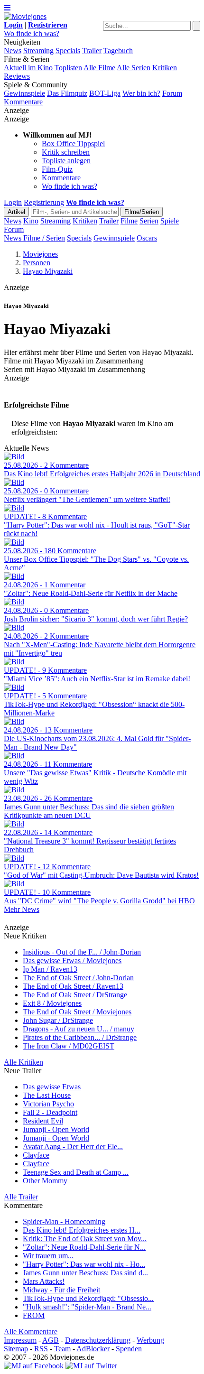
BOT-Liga (105, 93)
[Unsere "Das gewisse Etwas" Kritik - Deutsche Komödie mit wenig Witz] (14, 756)
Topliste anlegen (66, 161)
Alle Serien (133, 68)
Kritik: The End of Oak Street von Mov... (85, 1239)
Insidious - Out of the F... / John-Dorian (82, 952)
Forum (172, 93)
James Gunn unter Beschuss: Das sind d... (85, 1273)
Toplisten (68, 68)
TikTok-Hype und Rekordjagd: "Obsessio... (88, 1298)
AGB (50, 1340)
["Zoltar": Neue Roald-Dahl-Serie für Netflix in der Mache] (14, 576)
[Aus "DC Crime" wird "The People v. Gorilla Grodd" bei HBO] (14, 884)
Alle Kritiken (23, 1062)
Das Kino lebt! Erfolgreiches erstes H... (81, 1230)
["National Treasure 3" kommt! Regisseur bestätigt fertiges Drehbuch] (14, 824)
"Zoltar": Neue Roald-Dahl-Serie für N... (84, 1247)
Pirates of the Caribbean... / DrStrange (80, 1037)
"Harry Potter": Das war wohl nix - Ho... (84, 1264)
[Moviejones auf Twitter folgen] (91, 1366)
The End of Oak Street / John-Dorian (78, 978)
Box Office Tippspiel (73, 143)
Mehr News (21, 909)
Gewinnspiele (24, 93)
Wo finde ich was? (31, 33)
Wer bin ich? (141, 93)
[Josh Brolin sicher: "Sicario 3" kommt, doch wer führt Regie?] (14, 602)
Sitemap (16, 1349)
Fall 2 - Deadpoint (50, 1112)
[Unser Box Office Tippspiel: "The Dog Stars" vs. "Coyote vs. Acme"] (14, 542)
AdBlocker (93, 1349)
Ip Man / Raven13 (50, 969)
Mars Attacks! (44, 1281)
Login (13, 202)
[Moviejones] (25, 16)
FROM (34, 1315)
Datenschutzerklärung (97, 1340)
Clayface (36, 1155)
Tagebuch (118, 50)
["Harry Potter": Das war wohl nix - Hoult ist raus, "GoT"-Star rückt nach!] (14, 508)
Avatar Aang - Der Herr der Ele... (73, 1146)
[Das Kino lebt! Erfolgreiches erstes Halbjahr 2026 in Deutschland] (14, 457)
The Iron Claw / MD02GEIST (68, 1046)
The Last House (47, 1095)
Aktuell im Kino (28, 68)
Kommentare (23, 102)
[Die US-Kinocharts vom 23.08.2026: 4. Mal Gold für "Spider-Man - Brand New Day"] (14, 721)
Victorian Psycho (48, 1104)
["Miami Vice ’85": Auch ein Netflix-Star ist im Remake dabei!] (14, 662)
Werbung (150, 1340)
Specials (68, 50)
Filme (129, 221)
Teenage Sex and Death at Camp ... (76, 1172)
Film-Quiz (57, 169)
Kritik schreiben (66, 152)
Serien (148, 221)
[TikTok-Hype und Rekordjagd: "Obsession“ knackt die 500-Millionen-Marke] (14, 687)
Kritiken (164, 68)
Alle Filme (99, 68)
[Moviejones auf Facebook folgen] (34, 1366)
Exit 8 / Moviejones (52, 1003)
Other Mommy (45, 1181)
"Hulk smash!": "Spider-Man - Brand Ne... (87, 1307)
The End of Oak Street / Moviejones (77, 1012)
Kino (30, 221)
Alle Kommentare (30, 1332)
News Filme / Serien (34, 238)
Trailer (92, 50)
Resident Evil (43, 1121)
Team (62, 1349)
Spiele (169, 221)
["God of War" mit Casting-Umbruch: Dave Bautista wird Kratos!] (14, 858)
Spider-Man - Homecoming (64, 1221)
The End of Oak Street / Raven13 (73, 986)
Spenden (129, 1349)
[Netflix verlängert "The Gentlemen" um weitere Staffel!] (14, 482)
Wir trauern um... (48, 1256)
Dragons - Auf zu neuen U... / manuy (78, 1029)
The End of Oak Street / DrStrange (75, 995)
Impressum (20, 1340)
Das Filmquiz (67, 93)
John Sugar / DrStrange (58, 1020)
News (12, 50)
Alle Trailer (21, 1197)
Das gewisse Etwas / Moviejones (72, 960)
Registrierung (44, 202)
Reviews (17, 76)
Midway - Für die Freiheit (61, 1290)
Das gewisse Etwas (52, 1087)
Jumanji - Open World (56, 1129)
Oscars (147, 238)
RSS (41, 1349)
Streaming (38, 50)
